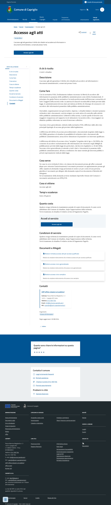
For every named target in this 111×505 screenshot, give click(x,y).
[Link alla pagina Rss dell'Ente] (83, 443)
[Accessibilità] (5, 499)
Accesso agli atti (28, 53)
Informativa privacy (62, 444)
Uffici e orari (8, 466)
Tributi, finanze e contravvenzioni (66, 420)
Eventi (84, 432)
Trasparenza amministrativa (65, 19)
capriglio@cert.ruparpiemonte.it (55, 305)
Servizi (33, 19)
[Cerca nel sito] (101, 10)
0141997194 (51, 300)
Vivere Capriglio (42, 18)
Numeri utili (8, 468)
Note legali (60, 447)
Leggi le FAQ (60, 454)
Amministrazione (12, 19)
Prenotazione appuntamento (65, 458)
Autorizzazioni (29, 27)
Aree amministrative (11, 418)
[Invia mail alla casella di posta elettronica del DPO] (14, 478)
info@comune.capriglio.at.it (54, 303)
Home (15, 27)
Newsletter (85, 446)
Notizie (84, 418)
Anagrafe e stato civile (37, 418)
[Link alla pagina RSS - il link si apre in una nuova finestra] (87, 10)
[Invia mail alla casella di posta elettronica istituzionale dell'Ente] (17, 457)
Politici (7, 431)
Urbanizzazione (84, 20)
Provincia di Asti (35, 444)
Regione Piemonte (11, 2)
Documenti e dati (10, 420)
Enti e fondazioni (10, 423)
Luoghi (84, 429)
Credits (37, 498)
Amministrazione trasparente (65, 452)
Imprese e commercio (63, 418)
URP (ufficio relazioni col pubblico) (53, 292)
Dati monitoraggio (10, 498)
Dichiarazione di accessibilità (65, 449)
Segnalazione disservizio (63, 456)
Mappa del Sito (52, 498)
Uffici (6, 434)
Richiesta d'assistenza (63, 460)
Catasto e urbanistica (37, 423)
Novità (25, 19)
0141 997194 (15, 452)
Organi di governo (10, 426)
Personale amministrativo (12, 429)
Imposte (55, 20)
